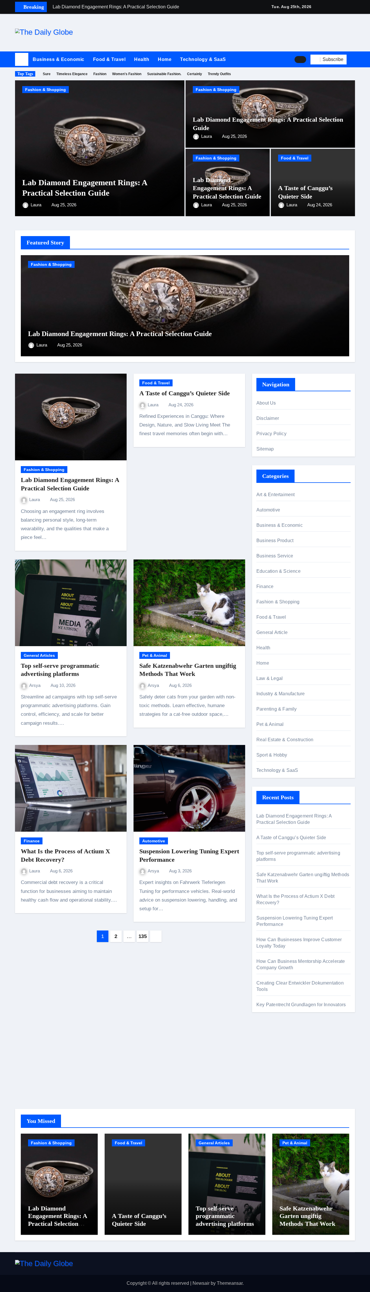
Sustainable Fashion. (164, 74)
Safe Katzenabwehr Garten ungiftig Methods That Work (307, 1216)
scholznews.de (271, 1043)
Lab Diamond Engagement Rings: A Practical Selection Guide (227, 188)
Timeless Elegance (72, 74)
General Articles (39, 655)
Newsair (201, 1283)
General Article (272, 632)
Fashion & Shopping (45, 89)
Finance (32, 841)
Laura (36, 204)
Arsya (35, 685)
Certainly (194, 74)
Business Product (274, 540)
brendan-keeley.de (275, 1074)
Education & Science (278, 571)
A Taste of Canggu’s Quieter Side (184, 393)
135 (142, 936)
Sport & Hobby (271, 754)
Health (141, 59)
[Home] (21, 59)
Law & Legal (269, 678)
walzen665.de (270, 1082)
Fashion (99, 74)
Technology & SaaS (203, 59)
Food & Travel (109, 59)
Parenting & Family (276, 709)
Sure (47, 74)
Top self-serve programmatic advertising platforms (225, 1216)
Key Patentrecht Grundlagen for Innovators (301, 1004)
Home (164, 59)
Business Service (274, 555)
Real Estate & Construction (284, 739)
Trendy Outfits (219, 74)
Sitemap (265, 448)
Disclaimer (267, 418)
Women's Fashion (126, 74)
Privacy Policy (271, 433)
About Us (266, 403)
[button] (353, 59)
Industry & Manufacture (280, 693)
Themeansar (230, 1283)
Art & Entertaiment (275, 494)
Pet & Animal (154, 655)
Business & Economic (58, 59)
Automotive (153, 841)
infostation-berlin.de (276, 1052)
